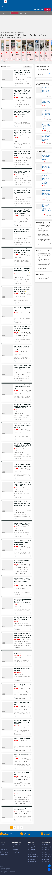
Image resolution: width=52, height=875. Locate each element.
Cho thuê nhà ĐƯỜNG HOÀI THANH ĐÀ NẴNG (21, 561)
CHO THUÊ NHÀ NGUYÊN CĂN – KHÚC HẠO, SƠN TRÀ (22, 172)
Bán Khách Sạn (31, 844)
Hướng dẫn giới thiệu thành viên (18, 851)
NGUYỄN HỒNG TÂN (20, 573)
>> (21, 827)
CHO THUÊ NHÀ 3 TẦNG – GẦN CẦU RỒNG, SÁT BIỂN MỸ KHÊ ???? (22, 386)
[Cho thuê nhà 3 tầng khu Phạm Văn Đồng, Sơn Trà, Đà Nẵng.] (7, 527)
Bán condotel (30, 852)
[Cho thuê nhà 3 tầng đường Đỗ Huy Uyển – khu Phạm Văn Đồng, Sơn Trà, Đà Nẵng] (7, 487)
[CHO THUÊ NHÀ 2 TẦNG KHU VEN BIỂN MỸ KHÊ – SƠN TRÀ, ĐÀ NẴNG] (7, 350)
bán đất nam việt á (42, 268)
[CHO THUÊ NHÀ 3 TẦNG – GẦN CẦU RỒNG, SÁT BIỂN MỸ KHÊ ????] (7, 389)
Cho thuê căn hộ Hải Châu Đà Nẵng (44, 256)
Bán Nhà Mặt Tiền (31, 849)
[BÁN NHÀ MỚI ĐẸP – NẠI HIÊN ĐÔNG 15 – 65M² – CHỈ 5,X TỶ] (7, 45)
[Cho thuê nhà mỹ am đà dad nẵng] (7, 707)
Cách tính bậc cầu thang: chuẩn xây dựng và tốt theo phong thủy (43, 236)
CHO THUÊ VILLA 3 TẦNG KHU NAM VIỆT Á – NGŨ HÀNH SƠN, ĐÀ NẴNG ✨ (22, 328)
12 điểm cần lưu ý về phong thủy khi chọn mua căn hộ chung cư (44, 227)
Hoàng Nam (18, 734)
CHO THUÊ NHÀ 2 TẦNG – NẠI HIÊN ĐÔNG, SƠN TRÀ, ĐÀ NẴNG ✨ (22, 309)
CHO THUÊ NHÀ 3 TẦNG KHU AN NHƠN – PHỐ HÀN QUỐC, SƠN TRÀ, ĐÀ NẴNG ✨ (22, 289)
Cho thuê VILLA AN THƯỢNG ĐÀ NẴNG (22, 755)
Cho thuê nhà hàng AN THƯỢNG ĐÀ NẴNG (22, 791)
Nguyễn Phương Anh (20, 820)
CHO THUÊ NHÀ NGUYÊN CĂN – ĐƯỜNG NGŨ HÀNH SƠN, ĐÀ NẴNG (22, 153)
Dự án (33, 4)
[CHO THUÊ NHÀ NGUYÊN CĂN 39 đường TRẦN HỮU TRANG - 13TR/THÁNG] (7, 725)
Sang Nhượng (27, 4)
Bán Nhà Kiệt (30, 847)
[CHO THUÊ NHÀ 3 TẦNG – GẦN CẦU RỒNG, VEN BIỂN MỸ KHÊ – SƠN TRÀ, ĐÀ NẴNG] (7, 409)
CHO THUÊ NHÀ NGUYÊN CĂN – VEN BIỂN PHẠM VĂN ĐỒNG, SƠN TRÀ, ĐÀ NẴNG (22, 113)
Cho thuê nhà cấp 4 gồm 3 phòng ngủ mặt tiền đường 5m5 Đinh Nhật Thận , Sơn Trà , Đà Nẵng (22, 601)
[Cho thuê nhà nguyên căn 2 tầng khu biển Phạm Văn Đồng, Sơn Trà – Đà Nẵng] (7, 370)
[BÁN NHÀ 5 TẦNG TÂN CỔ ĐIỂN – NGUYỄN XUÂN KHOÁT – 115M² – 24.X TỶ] (47, 45)
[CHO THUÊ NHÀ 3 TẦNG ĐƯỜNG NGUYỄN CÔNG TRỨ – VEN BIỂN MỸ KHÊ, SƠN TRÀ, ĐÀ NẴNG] (7, 506)
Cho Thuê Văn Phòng (46, 857)
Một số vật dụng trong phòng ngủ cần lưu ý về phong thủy (44, 240)
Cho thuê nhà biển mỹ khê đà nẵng (21, 773)
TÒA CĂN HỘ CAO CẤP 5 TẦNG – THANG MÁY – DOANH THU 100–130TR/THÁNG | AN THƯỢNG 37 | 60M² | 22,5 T (30, 55)
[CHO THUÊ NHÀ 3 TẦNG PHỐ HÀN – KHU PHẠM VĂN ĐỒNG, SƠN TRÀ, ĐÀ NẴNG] (7, 75)
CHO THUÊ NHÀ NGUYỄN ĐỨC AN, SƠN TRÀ (22, 652)
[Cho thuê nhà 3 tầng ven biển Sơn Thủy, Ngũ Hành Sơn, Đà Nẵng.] (7, 234)
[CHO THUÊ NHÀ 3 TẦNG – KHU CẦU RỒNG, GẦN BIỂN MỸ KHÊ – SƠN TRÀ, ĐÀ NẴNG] (7, 448)
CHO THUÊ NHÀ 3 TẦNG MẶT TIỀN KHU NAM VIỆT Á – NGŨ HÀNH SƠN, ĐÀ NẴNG (22, 212)
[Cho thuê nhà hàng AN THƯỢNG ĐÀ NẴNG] (7, 794)
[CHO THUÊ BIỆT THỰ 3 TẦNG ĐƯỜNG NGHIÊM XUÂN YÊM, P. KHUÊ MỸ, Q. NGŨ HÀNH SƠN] (7, 638)
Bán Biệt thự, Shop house (33, 857)
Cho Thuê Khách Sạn (46, 852)
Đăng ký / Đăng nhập (38, 9)
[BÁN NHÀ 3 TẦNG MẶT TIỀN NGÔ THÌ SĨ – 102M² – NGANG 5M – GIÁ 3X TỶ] (42, 45)
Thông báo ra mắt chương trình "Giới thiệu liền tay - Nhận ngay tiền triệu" (43, 278)
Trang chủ (4, 4)
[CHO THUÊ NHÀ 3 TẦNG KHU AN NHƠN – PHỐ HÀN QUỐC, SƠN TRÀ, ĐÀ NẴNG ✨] (7, 292)
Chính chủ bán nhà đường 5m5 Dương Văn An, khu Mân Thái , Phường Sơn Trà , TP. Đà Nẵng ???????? (13, 55)
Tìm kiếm (15, 13)
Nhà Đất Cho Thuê (18, 4)
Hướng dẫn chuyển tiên (16, 852)
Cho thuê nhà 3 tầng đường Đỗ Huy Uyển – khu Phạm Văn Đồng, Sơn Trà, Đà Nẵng (22, 484)
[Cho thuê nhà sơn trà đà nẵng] (7, 743)
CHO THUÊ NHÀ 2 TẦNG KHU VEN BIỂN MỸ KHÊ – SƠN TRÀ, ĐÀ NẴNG (22, 348)
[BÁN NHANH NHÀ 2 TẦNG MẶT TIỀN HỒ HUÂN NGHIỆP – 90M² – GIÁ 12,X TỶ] (37, 45)
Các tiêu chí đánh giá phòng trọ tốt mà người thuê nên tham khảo (44, 265)
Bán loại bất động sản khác (33, 856)
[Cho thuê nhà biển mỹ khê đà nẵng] (7, 777)
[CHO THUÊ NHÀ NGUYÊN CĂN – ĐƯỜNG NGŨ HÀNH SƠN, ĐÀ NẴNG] (7, 156)
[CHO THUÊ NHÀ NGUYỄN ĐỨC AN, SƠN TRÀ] (7, 656)
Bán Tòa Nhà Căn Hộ (32, 861)
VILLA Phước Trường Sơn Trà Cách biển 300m (22, 669)
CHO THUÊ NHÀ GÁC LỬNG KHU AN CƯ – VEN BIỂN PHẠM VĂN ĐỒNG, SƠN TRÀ (22, 250)
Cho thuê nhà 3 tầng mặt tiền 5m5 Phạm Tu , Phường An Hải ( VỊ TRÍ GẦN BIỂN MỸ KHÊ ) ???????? (22, 581)
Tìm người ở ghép (45, 859)
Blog (37, 4)
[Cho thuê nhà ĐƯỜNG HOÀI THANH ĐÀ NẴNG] (7, 565)
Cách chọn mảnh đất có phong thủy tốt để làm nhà (43, 231)
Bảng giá (3, 6)
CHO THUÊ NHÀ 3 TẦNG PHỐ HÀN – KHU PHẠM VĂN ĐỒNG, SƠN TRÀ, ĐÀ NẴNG (22, 72)
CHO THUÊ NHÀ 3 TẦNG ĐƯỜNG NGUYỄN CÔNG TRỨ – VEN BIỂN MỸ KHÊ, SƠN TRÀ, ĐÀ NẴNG (22, 504)
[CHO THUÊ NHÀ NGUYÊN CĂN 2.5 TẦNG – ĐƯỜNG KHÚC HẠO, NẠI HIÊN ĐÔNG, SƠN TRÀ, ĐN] (7, 467)
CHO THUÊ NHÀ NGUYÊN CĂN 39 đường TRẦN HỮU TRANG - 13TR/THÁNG (22, 722)
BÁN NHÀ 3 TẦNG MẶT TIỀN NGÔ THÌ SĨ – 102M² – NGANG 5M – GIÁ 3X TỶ (42, 56)
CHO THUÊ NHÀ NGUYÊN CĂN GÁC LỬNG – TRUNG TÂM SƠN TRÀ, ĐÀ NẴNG (22, 425)
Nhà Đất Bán (9, 4)
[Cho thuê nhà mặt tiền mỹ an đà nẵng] (7, 689)
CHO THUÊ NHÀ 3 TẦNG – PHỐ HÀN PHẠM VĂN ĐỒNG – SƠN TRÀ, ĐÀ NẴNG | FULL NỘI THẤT (22, 93)
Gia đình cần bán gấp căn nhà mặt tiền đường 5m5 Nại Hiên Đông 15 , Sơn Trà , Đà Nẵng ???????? (18, 55)
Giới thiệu (2, 846)
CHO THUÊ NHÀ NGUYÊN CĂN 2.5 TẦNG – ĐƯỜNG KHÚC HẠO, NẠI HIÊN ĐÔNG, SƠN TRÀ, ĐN (22, 464)
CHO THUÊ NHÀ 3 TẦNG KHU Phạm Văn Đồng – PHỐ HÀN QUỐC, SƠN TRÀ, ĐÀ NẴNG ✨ (22, 270)
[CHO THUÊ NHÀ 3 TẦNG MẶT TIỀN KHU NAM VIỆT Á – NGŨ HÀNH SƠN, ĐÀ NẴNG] (7, 214)
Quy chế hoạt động (3, 849)
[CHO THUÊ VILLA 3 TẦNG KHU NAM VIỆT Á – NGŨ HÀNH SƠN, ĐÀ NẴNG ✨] (7, 331)
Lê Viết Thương (19, 85)
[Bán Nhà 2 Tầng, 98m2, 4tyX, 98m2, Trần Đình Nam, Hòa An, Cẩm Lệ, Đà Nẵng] (2, 45)
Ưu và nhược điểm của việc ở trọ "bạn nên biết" (44, 260)
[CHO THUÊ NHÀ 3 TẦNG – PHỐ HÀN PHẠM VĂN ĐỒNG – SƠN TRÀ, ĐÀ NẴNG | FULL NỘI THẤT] (7, 94)
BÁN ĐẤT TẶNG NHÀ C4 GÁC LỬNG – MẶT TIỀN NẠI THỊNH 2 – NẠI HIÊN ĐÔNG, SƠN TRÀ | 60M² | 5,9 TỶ (24, 56)
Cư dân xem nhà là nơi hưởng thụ (44, 244)
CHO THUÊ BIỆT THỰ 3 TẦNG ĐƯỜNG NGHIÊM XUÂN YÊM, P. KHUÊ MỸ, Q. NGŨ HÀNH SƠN (22, 635)
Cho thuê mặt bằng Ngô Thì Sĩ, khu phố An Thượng (22, 808)
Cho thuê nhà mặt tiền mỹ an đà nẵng (22, 685)
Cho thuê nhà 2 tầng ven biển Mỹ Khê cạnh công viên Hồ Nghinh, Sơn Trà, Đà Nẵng (22, 542)
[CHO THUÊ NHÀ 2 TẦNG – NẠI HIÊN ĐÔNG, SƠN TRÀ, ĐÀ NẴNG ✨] (7, 312)
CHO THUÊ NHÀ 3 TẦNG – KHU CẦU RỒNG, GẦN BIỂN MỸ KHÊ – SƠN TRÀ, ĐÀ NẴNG (22, 445)
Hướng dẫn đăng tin (16, 844)
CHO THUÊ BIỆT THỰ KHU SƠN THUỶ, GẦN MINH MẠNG (22, 618)
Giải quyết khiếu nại (15, 849)
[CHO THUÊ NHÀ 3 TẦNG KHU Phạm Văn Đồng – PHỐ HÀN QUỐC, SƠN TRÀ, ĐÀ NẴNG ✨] (7, 273)
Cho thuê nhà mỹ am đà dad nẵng (21, 703)
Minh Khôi (18, 594)
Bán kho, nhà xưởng (32, 854)
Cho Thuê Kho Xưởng (46, 856)
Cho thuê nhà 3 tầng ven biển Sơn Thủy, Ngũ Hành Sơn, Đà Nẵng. (21, 231)
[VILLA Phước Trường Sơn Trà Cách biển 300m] (7, 673)
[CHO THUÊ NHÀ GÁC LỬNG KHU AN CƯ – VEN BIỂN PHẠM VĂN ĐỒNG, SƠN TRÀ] (7, 253)
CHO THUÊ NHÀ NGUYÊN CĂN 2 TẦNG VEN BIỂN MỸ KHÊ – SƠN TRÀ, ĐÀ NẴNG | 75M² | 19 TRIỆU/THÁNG (22, 133)
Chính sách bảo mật (4, 852)
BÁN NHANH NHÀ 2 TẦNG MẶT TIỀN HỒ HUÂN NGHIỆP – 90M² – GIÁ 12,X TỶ (37, 56)
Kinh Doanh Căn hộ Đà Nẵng (44, 253)
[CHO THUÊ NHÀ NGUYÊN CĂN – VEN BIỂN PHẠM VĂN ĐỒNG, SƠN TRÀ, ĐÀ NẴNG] (7, 115)
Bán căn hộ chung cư (32, 846)
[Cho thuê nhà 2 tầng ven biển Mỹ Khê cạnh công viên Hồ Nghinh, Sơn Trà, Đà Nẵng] (7, 545)
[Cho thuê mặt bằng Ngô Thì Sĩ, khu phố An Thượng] (7, 812)
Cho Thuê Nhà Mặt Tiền (46, 847)
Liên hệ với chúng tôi (4, 854)
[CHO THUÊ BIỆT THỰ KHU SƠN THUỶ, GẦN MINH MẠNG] (7, 622)
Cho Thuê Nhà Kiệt (45, 849)
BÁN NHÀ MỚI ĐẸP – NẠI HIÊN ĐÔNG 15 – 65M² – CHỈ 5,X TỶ (7, 56)
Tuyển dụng (2, 847)
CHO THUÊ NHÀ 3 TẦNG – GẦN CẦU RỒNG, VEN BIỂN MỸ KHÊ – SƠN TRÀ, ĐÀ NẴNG (22, 406)
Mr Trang (18, 629)
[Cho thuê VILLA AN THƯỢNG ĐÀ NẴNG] (7, 759)
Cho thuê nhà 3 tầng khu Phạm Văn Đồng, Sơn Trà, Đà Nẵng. (22, 524)
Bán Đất (29, 851)
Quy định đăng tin (15, 847)
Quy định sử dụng (3, 851)
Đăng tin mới (47, 9)
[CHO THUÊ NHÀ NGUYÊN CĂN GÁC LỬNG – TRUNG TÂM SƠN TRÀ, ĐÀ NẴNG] (7, 428)
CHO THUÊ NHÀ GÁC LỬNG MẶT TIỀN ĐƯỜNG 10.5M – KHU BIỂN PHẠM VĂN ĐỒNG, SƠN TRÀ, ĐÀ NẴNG (22, 191)
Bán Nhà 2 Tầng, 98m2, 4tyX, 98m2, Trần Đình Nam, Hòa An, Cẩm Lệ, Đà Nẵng (2, 56)
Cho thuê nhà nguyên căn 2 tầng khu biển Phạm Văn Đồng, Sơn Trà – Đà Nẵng (22, 367)
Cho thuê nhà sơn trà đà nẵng (22, 738)
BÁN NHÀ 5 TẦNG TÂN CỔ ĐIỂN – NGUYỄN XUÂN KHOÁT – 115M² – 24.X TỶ (47, 56)
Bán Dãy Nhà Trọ (31, 859)
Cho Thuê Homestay (46, 861)
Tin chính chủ (43, 4)
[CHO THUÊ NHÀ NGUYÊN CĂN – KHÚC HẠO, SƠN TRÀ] (7, 175)
